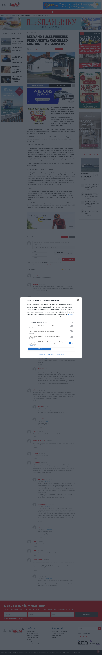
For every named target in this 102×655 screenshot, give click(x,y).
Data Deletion (42, 354)
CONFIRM (39, 349)
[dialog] (51, 327)
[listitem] (51, 322)
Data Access (51, 354)
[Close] (78, 300)
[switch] (71, 326)
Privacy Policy (60, 354)
